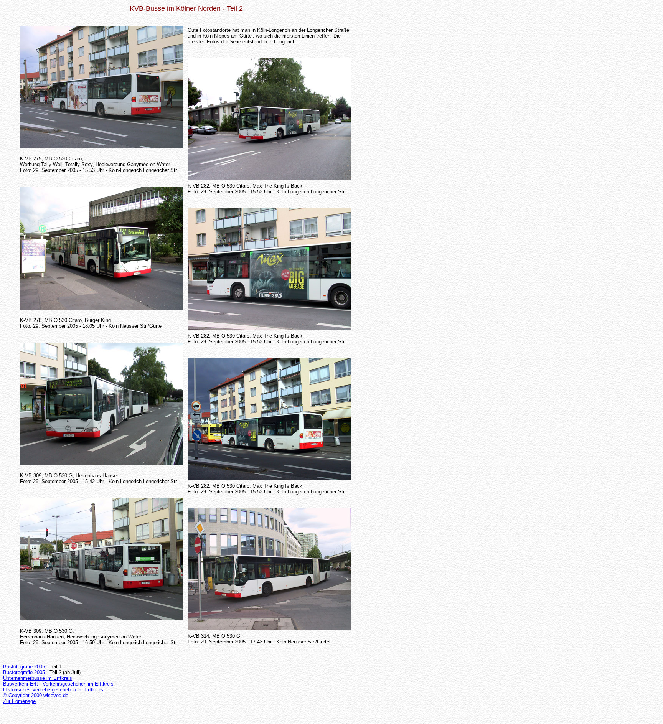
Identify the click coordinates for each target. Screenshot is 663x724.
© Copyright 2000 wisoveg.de (35, 695)
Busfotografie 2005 (24, 667)
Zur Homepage (19, 701)
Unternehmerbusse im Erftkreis (37, 678)
